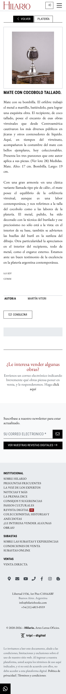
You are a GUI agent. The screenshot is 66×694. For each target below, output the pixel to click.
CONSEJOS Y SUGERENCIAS (23, 501)
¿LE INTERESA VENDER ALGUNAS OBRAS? (27, 525)
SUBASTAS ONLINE (17, 550)
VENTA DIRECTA (15, 564)
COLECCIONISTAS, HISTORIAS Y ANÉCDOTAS (26, 516)
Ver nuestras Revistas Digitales (30, 445)
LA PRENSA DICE (15, 497)
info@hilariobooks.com (33, 603)
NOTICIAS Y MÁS (15, 492)
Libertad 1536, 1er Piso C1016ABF (33, 594)
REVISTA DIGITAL (16, 510)
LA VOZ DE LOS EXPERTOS (22, 488)
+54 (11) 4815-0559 (33, 607)
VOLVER (25, 19)
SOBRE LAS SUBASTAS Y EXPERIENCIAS (31, 542)
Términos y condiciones (32, 675)
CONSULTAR (20, 314)
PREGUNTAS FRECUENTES (22, 483)
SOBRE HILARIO (15, 479)
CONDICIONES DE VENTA (22, 546)
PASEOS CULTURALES (19, 505)
